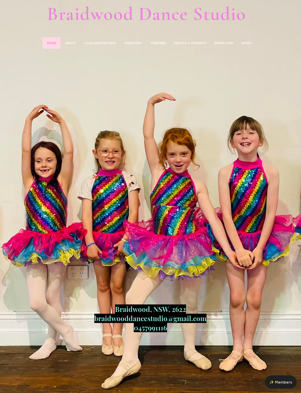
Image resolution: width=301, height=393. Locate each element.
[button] (281, 382)
